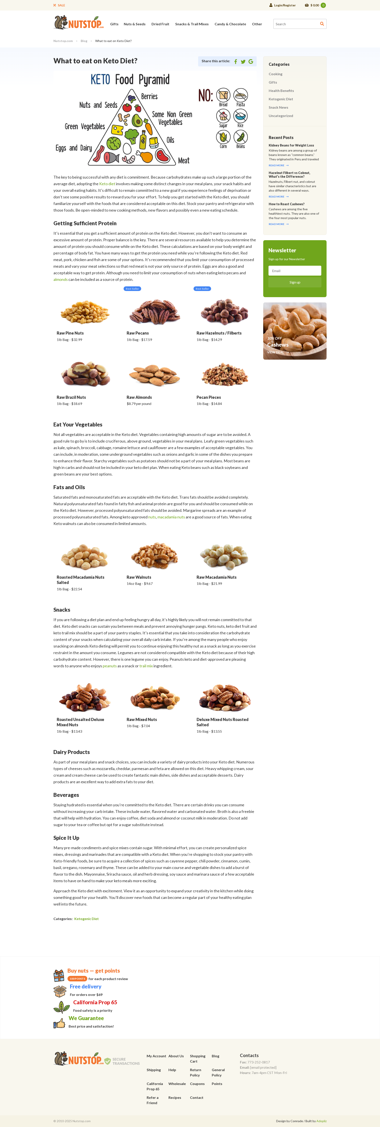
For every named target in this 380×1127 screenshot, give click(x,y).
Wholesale (177, 1083)
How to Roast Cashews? (287, 204)
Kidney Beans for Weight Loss (291, 145)
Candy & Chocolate (230, 24)
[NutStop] (78, 22)
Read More (276, 165)
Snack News (278, 107)
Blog (84, 41)
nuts (152, 516)
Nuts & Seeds (135, 24)
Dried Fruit (160, 24)
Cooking (275, 74)
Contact (196, 1097)
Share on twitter (243, 62)
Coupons (197, 1083)
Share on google (250, 62)
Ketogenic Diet (86, 919)
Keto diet (107, 183)
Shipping (154, 1070)
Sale (61, 5)
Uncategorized (281, 115)
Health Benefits (281, 90)
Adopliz (321, 1121)
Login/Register (285, 5)
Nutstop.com (63, 41)
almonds (60, 279)
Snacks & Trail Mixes (192, 24)
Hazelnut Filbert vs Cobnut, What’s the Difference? (289, 174)
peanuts (110, 665)
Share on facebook (235, 62)
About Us (176, 1056)
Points (217, 1083)
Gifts (114, 24)
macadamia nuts (171, 516)
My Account (156, 1056)
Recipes (174, 1097)
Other (257, 24)
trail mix (146, 665)
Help (172, 1070)
